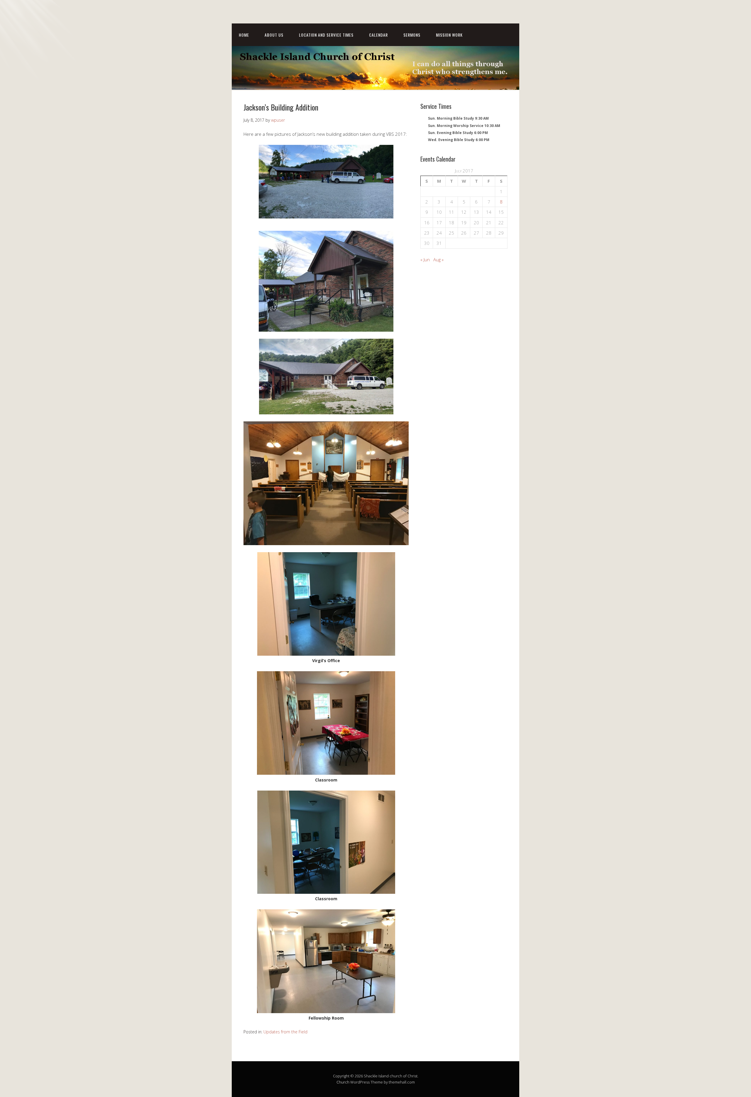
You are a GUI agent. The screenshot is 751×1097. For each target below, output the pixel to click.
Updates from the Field (285, 1032)
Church (342, 1082)
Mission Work (449, 35)
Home (244, 35)
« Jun (425, 259)
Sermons (411, 35)
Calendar (378, 35)
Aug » (438, 259)
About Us (274, 35)
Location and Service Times (326, 35)
